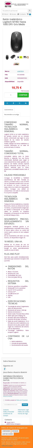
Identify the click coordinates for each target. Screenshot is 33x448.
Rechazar (15, 431)
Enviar (25, 404)
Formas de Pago (23, 413)
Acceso (13, 14)
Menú (6, 14)
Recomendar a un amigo (11, 114)
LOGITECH (20, 71)
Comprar (23, 95)
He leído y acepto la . (16, 400)
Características (8, 109)
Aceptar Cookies (7, 434)
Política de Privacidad (7, 396)
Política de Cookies (7, 446)
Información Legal (23, 410)
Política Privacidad (8, 412)
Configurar (6, 431)
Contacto (22, 14)
